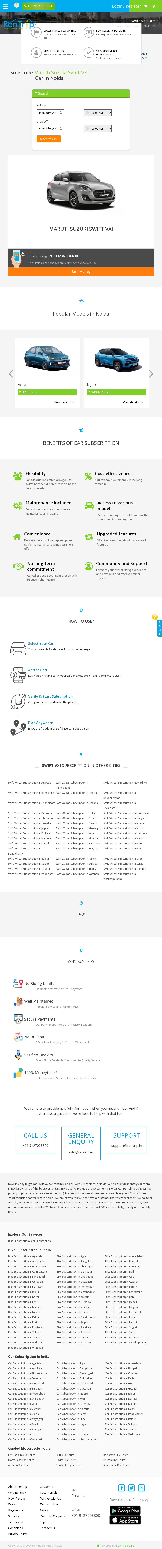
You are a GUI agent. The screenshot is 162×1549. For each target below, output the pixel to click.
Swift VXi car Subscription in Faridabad (126, 813)
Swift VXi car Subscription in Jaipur (28, 828)
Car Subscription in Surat (71, 1429)
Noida (137, 26)
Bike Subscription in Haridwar (25, 1287)
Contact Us (47, 1528)
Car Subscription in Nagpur (73, 1409)
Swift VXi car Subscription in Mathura (29, 838)
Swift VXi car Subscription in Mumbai (77, 838)
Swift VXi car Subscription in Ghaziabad (31, 818)
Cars (127, 26)
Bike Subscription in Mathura (25, 1307)
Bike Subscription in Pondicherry (76, 1317)
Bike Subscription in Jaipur (23, 1292)
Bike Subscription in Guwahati (74, 1282)
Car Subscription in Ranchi (23, 1424)
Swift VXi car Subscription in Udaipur (124, 869)
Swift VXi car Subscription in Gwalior (77, 823)
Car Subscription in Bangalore (74, 1368)
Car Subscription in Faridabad (26, 1383)
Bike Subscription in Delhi (120, 1271)
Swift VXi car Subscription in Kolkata (29, 833)
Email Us (79, 1495)
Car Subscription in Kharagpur (26, 1399)
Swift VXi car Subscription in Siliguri (123, 858)
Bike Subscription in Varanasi (74, 1342)
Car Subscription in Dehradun (74, 1378)
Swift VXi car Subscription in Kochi (123, 828)
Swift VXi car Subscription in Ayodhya (125, 782)
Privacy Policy (17, 1534)
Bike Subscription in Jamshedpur (76, 1292)
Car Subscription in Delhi (119, 1378)
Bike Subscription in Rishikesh (25, 1327)
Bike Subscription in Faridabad (26, 1276)
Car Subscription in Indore (72, 1393)
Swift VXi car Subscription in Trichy (76, 869)
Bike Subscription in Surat (120, 1332)
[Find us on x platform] (131, 1488)
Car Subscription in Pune (71, 1419)
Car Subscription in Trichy (23, 1434)
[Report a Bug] (98, 1546)
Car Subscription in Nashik (120, 1409)
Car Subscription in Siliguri (72, 1424)
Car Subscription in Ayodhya (25, 1368)
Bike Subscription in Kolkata (73, 1297)
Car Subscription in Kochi (71, 1399)
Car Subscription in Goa (119, 1383)
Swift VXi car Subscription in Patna (123, 843)
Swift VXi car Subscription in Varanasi (77, 874)
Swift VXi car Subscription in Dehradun (30, 813)
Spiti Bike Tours (65, 1455)
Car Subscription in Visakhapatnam (77, 1439)
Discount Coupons (52, 1516)
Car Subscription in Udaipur (73, 1434)
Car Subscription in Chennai (121, 1373)
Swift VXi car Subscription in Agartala (29, 782)
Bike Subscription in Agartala (25, 1256)
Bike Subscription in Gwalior (121, 1282)
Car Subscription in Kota (22, 1404)
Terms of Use (49, 1504)
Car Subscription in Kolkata (121, 1399)
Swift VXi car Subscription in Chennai (77, 803)
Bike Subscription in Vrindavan (26, 1347)
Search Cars (50, 139)
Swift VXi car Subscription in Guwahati (30, 823)
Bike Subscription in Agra (71, 1256)
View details (62, 402)
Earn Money (81, 271)
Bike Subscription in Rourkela (74, 1327)
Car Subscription (41, 1241)
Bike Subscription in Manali (121, 1302)
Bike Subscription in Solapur (25, 1332)
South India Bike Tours (116, 1465)
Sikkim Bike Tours (66, 1460)
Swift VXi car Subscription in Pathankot (78, 843)
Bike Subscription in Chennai (122, 1266)
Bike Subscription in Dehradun (75, 1271)
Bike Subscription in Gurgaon (25, 1282)
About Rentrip (17, 1487)
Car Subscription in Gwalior (121, 1388)
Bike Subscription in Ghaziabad (75, 1276)
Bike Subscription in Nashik (24, 1312)
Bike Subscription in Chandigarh (75, 1266)
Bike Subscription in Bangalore (75, 1261)
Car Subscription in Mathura (121, 1404)
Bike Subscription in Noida (72, 1312)
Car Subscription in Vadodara (122, 1434)
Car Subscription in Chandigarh (75, 1373)
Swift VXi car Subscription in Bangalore (31, 793)
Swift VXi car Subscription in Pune (122, 848)
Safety (44, 1510)
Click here (141, 58)
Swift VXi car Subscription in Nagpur (124, 838)
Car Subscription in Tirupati (121, 1429)
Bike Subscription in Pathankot (123, 1312)
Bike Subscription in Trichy (72, 1337)
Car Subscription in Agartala (25, 1363)
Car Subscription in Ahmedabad (124, 1363)
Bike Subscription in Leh (22, 1302)
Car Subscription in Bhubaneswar (28, 1373)
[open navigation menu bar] (5, 6)
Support (45, 1522)
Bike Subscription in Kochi (23, 1297)
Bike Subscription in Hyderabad (75, 1287)
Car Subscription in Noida (23, 1414)
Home (117, 26)
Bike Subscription (18, 1241)
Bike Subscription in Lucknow (74, 1302)
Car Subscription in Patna (71, 1414)
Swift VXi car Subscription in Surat (123, 864)
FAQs (160, 628)
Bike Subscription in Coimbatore (27, 1271)
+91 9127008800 (86, 1515)
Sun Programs (125, 1546)
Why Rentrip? (17, 1492)
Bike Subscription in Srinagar (73, 1332)
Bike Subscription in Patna (23, 1317)
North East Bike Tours (21, 1460)
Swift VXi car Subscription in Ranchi (76, 858)
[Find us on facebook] (121, 1488)
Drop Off (42, 121)
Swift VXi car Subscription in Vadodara (30, 874)
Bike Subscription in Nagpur (121, 1307)
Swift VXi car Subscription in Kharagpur (78, 828)
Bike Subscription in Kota (120, 1297)
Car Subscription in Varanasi (25, 1439)
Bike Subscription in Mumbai (73, 1307)
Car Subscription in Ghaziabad (75, 1383)
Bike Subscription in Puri (22, 1322)
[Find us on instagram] (141, 1488)
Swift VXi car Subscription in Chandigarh (31, 803)
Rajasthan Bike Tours (115, 1455)
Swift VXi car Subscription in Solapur (29, 864)
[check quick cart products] (145, 6)
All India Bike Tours (19, 1465)
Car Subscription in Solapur (121, 1424)
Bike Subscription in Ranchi (121, 1322)
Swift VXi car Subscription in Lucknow (125, 833)
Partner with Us (50, 1498)
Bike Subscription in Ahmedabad (124, 1256)
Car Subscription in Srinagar (24, 1429)
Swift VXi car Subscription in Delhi (75, 813)
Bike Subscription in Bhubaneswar (28, 1266)
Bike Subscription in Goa (119, 1276)
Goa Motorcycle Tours (69, 1465)
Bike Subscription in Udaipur (122, 1337)
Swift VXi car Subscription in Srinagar (77, 864)
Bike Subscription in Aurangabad (27, 1261)
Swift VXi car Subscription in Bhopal (76, 793)
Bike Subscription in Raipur (72, 1322)
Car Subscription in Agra (71, 1363)
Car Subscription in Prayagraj (25, 1419)
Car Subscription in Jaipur (120, 1393)
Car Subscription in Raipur (120, 1419)
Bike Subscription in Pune (120, 1317)
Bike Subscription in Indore (121, 1287)
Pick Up (41, 105)
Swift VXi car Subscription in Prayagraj (78, 848)
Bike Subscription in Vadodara (26, 1342)
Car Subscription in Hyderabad (26, 1393)
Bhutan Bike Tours (114, 1460)
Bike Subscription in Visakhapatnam (126, 1342)
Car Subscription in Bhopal (121, 1368)
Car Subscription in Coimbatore (27, 1378)
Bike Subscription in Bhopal (121, 1261)
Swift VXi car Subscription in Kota (75, 833)
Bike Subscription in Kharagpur (123, 1292)
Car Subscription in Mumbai (24, 1409)
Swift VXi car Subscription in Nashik (28, 843)
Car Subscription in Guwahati (74, 1388)
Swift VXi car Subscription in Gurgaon (125, 818)
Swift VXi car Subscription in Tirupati (29, 869)
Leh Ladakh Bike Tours (21, 1455)
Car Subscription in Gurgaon (25, 1388)
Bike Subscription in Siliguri (121, 1327)
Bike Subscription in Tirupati (25, 1337)
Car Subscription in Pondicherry (124, 1414)
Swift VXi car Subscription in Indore (123, 823)
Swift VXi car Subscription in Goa (75, 818)
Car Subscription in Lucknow (73, 1404)
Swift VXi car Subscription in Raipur (28, 858)
